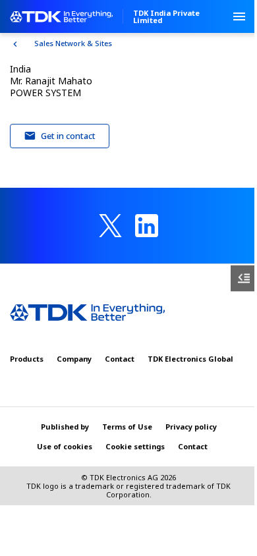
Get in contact (68, 136)
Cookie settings (135, 446)
